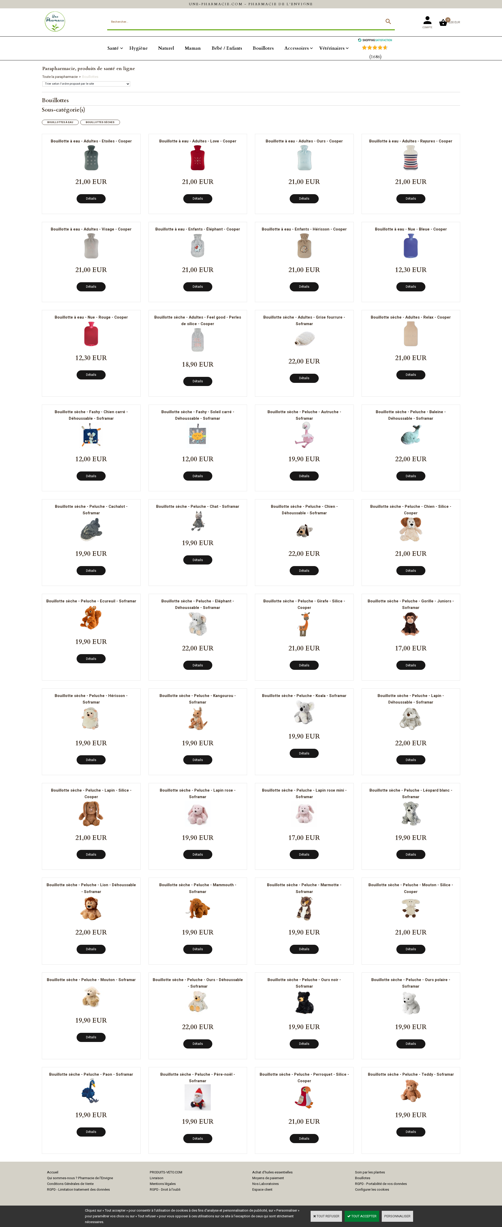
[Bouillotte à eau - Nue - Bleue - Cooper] (411, 257)
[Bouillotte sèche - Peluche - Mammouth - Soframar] (198, 920)
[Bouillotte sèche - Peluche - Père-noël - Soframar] (198, 1109)
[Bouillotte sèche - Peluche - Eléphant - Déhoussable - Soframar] (198, 635)
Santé (113, 48)
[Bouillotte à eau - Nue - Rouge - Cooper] (91, 345)
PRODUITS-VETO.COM (166, 1172)
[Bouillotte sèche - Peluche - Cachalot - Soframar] (91, 541)
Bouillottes (90, 76)
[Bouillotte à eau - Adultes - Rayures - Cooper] (411, 169)
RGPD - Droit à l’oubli (165, 1189)
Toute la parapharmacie (60, 76)
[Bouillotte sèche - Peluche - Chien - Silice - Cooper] (411, 541)
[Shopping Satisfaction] (375, 41)
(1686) (375, 57)
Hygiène (138, 48)
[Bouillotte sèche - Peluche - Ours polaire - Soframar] (411, 1014)
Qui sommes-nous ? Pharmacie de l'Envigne (80, 1178)
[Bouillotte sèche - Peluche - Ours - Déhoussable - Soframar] (197, 1014)
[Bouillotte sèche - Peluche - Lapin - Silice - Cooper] (91, 825)
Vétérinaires (332, 48)
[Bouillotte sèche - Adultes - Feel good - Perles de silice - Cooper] (198, 352)
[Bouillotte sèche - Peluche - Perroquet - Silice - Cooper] (304, 1109)
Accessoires (296, 48)
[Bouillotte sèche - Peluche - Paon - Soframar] (91, 1102)
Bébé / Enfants (227, 48)
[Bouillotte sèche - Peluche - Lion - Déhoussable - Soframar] (91, 920)
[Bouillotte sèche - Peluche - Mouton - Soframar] (91, 1008)
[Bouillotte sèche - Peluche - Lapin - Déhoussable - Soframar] (411, 730)
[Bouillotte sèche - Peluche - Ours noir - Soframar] (304, 1014)
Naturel (166, 48)
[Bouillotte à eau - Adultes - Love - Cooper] (198, 169)
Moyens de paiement (268, 1178)
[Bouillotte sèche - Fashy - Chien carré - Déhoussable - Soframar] (91, 446)
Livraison (156, 1178)
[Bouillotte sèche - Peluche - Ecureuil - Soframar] (91, 629)
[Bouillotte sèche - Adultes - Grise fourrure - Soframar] (304, 349)
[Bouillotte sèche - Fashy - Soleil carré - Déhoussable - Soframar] (198, 446)
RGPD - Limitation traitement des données (78, 1189)
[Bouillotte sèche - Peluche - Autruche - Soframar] (304, 446)
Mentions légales (163, 1183)
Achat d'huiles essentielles (272, 1172)
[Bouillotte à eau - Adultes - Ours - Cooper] (304, 169)
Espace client (262, 1189)
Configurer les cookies (372, 1189)
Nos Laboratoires (265, 1183)
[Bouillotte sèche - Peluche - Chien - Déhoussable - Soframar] (304, 541)
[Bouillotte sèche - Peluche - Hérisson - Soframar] (91, 730)
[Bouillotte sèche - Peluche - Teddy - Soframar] (411, 1102)
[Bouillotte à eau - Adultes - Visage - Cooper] (91, 257)
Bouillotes (263, 48)
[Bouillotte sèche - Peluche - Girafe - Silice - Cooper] (304, 635)
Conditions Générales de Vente (70, 1183)
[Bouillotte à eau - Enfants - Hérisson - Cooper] (304, 257)
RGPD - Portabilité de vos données (381, 1183)
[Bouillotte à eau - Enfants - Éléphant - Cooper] (198, 257)
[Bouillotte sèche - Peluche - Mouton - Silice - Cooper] (411, 920)
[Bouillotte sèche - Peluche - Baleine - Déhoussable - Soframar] (411, 446)
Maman (193, 48)
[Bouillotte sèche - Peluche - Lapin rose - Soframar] (198, 825)
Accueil (52, 1172)
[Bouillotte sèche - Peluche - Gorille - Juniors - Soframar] (411, 635)
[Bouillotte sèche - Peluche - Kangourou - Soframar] (198, 730)
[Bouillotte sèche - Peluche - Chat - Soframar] (198, 530)
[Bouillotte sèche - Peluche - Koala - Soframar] (304, 724)
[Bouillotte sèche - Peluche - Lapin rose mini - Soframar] (304, 825)
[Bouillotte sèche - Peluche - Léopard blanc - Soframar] (411, 825)
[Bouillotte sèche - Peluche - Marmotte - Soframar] (304, 920)
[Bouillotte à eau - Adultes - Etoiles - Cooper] (91, 169)
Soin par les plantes (370, 1172)
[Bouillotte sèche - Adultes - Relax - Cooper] (411, 345)
